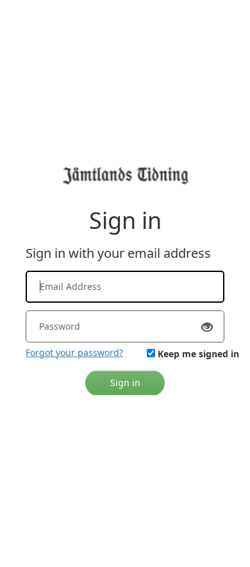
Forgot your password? (74, 352)
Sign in (125, 383)
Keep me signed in (198, 354)
